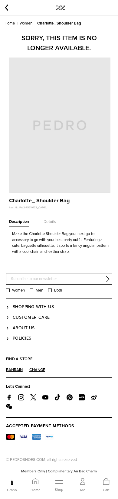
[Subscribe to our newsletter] (108, 279)
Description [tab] (19, 221)
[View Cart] (106, 482)
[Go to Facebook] (9, 397)
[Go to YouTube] (45, 397)
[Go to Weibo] (94, 397)
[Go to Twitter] (33, 397)
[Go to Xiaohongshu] (82, 397)
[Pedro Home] (60, 7)
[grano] (12, 481)
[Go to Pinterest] (70, 397)
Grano (12, 490)
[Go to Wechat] (9, 406)
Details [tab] (50, 221)
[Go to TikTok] (57, 397)
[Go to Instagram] (21, 397)
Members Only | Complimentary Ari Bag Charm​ (59, 471)
